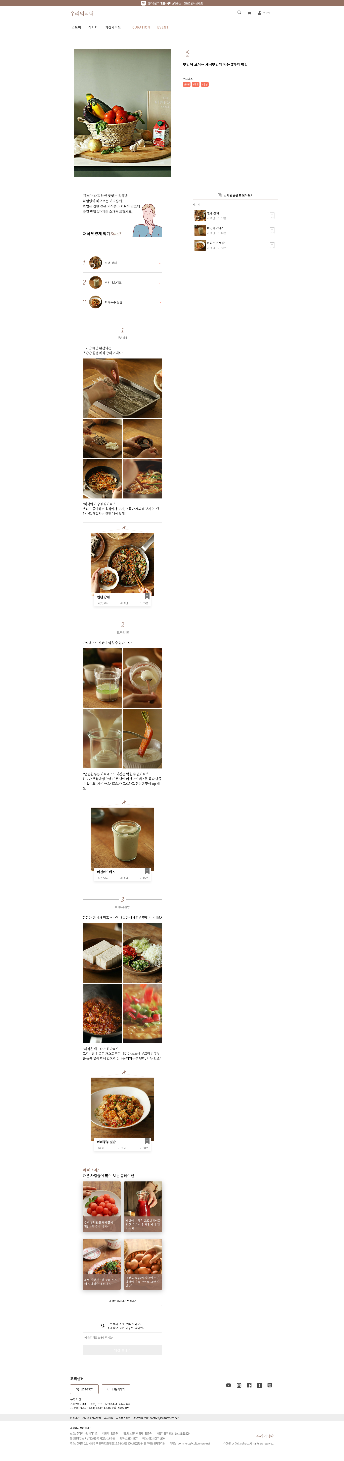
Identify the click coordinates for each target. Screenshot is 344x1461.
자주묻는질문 (123, 1418)
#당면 (187, 84)
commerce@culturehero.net (194, 1443)
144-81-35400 (182, 1433)
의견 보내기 (122, 1350)
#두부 (205, 84)
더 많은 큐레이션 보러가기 (122, 1301)
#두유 (196, 84)
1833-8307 (86, 1389)
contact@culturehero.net (164, 1418)
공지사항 (108, 1418)
